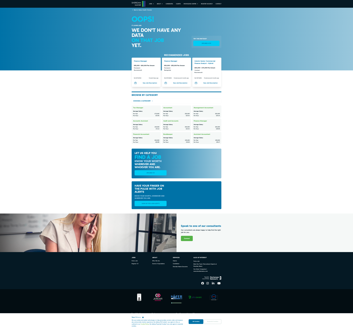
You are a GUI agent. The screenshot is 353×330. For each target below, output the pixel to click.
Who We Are (156, 261)
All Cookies (196, 321)
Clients (178, 4)
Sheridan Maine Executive (180, 266)
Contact (218, 4)
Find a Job (196, 261)
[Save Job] (135, 83)
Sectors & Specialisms (158, 263)
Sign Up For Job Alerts (151, 203)
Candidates (169, 4)
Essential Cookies (212, 321)
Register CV (135, 263)
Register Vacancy (207, 4)
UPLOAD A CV (206, 43)
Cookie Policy (145, 324)
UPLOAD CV (151, 173)
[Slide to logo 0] (171, 302)
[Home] (138, 3)
